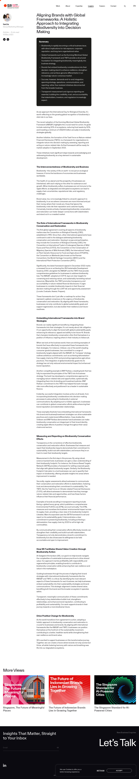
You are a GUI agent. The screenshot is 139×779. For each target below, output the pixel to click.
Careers (102, 6)
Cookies (69, 769)
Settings (100, 771)
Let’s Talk (117, 742)
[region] (96, 771)
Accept (119, 771)
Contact (113, 6)
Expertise (79, 6)
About (68, 6)
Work (58, 6)
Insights (91, 6)
